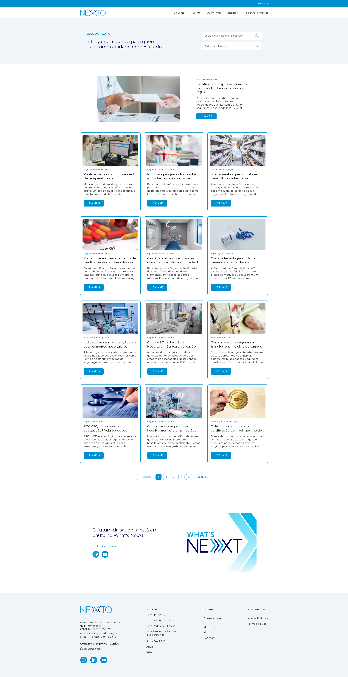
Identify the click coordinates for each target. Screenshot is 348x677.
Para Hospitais (155, 615)
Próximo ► (203, 477)
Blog (206, 632)
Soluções (179, 13)
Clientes (197, 13)
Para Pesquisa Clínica (160, 620)
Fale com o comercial (256, 13)
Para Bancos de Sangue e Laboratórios (161, 633)
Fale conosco (256, 609)
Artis (149, 652)
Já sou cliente (260, 3)
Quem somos (214, 13)
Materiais (231, 13)
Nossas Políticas (257, 618)
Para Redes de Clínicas (160, 626)
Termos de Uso (256, 623)
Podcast (208, 638)
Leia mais (206, 116)
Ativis (149, 646)
